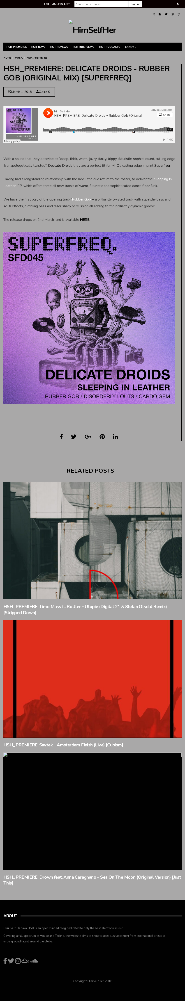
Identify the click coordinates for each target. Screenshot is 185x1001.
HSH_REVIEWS (59, 47)
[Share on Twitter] (74, 437)
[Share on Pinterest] (102, 437)
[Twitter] (166, 14)
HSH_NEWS (38, 47)
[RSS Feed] (154, 14)
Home (7, 57)
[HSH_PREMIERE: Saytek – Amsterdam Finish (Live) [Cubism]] (92, 678)
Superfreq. (162, 165)
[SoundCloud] (178, 14)
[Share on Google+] (88, 437)
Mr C (115, 165)
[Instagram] (172, 14)
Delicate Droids (60, 165)
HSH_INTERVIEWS (84, 47)
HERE (84, 219)
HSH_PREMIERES (17, 47)
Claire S (44, 92)
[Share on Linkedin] (115, 437)
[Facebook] (160, 14)
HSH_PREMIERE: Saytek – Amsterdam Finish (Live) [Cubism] (63, 745)
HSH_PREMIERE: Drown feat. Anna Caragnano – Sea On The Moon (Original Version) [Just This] (92, 880)
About (129, 47)
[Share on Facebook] (61, 437)
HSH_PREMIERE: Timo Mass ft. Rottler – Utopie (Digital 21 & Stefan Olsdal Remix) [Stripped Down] (85, 610)
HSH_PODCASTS (109, 47)
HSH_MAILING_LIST (57, 4)
